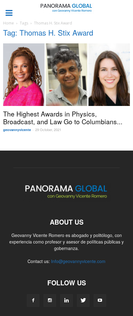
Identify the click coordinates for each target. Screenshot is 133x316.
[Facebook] (33, 300)
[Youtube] (100, 300)
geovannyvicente (17, 129)
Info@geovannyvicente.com (78, 261)
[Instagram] (50, 300)
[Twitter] (83, 300)
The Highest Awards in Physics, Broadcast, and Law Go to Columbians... (62, 117)
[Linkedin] (66, 300)
